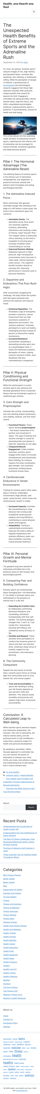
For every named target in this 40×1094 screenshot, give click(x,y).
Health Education (10, 948)
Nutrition (7, 984)
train (16, 1075)
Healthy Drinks (9, 973)
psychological (9, 85)
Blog (5, 886)
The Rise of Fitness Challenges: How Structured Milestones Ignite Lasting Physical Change (19, 842)
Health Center (9, 944)
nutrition (5, 1072)
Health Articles (9, 933)
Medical (6, 980)
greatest (26, 1051)
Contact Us (8, 1019)
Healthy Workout (10, 976)
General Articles (10, 922)
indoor (32, 1066)
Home (5, 1016)
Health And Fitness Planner (15, 926)
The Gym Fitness (10, 987)
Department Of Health (12, 890)
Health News (8, 958)
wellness (29, 1075)
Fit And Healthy (12, 772)
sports (22, 1072)
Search (6, 803)
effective (28, 1044)
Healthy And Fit (10, 969)
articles (14, 1039)
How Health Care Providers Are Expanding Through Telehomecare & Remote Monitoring (18, 782)
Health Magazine (10, 955)
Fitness (6, 900)
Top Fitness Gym (10, 991)
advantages (7, 1039)
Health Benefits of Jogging (10, 1059)
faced (28, 1048)
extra (23, 1048)
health (16, 1055)
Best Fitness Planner (12, 875)
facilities (33, 1048)
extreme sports (12, 775)
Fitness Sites (8, 919)
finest (11, 1051)
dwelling (20, 1044)
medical (12, 1069)
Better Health (9, 879)
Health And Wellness (12, 929)
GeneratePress (22, 1091)
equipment (6, 1048)
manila (5, 1069)
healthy (8, 1062)
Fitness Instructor (10, 911)
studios (27, 1072)
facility (5, 1051)
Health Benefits (26, 775)
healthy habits (19, 1063)
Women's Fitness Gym (12, 995)
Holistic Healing (25, 1066)
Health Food (8, 951)
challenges (7, 1044)
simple (17, 1072)
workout (6, 1078)
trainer (21, 1075)
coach (14, 1044)
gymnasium (7, 1056)
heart (18, 1066)
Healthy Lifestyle (9, 1066)
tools (12, 1075)
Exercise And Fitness (12, 893)
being (22, 1038)
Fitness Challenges (11, 908)
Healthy (6, 966)
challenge (26, 1042)
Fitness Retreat (9, 915)
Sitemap (6, 1027)
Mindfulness (28, 1069)
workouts (13, 1078)
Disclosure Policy (10, 1023)
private (11, 1072)
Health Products (10, 962)
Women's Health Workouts (14, 998)
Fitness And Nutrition (12, 904)
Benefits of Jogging (8, 1042)
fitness (18, 1051)
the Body (6, 1075)
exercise (16, 1047)
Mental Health (20, 1069)
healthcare (22, 1059)
